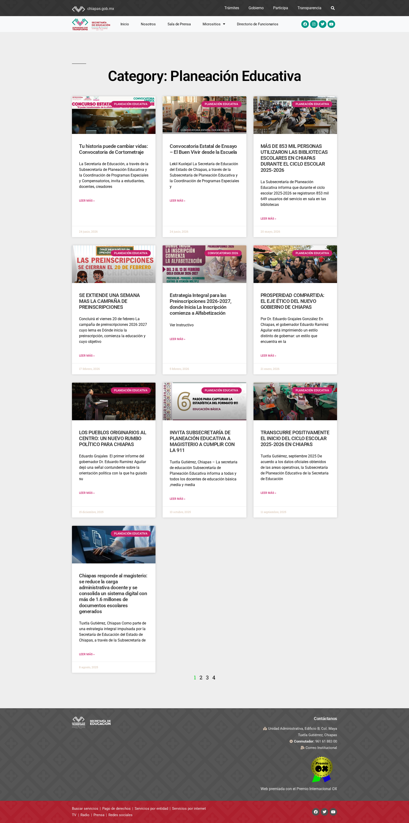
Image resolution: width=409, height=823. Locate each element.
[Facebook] (305, 24)
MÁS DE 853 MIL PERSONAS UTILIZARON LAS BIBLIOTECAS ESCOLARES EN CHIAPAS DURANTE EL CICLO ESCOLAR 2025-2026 (294, 158)
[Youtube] (331, 24)
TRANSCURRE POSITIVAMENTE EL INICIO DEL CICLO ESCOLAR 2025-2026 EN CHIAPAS (295, 438)
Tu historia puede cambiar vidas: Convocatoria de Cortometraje (113, 149)
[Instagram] (314, 24)
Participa (280, 8)
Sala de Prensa (179, 24)
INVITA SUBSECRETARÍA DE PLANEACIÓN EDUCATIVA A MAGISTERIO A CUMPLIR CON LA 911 (202, 441)
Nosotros (148, 24)
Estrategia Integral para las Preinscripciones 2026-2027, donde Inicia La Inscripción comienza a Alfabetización (200, 304)
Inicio (124, 24)
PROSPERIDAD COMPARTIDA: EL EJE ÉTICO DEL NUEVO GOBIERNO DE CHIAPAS (293, 301)
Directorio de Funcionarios (257, 24)
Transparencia (309, 8)
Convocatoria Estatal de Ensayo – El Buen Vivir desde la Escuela (203, 149)
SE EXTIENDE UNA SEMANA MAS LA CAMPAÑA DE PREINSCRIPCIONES (109, 301)
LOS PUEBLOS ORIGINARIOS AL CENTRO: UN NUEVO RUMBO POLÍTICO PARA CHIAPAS (112, 438)
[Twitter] (322, 24)
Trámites (231, 8)
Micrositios (212, 24)
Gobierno (256, 8)
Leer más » (87, 200)
